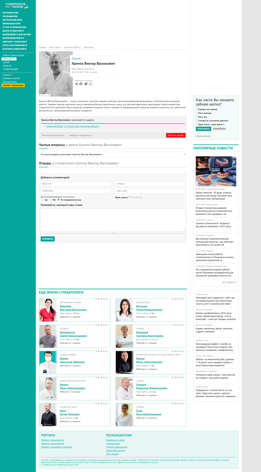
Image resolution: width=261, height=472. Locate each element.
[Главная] (18, 5)
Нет (54, 199)
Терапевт (76, 58)
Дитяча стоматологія (13, 31)
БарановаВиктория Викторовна (73, 307)
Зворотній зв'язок (115, 450)
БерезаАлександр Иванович (72, 360)
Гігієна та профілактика (14, 27)
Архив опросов (203, 136)
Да (46, 199)
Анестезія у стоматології (15, 42)
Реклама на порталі (11, 78)
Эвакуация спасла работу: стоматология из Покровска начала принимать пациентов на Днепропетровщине (214, 259)
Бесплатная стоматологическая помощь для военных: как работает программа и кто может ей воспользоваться (214, 243)
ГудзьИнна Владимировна (148, 412)
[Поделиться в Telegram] (76, 84)
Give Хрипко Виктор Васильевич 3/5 (136, 197)
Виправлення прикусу (13, 38)
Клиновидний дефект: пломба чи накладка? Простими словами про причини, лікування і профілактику (214, 346)
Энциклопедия (10, 69)
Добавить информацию (13, 85)
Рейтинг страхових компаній (56, 446)
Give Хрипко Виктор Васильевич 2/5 (134, 197)
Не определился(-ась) (71, 199)
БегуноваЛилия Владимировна (149, 307)
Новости (7, 65)
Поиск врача (9, 58)
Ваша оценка (122, 197)
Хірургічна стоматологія (15, 45)
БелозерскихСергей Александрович (73, 334)
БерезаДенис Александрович (149, 360)
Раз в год (202, 116)
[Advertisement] (113, 21)
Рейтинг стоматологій (52, 439)
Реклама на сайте (115, 439)
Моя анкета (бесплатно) (53, 135)
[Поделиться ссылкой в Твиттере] (86, 84)
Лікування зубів (10, 12)
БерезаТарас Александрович (72, 386)
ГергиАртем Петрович (70, 412)
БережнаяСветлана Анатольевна (149, 334)
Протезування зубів (12, 20)
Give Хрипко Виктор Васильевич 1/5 (131, 197)
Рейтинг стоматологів (52, 443)
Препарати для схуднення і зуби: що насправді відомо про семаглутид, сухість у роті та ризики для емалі (215, 300)
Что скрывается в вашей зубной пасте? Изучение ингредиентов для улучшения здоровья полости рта (214, 272)
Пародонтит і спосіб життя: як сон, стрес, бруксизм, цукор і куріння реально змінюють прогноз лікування (215, 393)
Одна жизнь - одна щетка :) (211, 124)
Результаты (219, 128)
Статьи (6, 62)
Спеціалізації (113, 443)
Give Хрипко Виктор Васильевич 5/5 (141, 197)
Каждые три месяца (207, 109)
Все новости (229, 282)
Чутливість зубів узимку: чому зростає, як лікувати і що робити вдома (216, 376)
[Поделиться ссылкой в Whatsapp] (90, 84)
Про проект (112, 453)
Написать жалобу (176, 135)
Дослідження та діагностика (17, 34)
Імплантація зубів (11, 23)
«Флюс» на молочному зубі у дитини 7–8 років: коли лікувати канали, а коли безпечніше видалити (215, 362)
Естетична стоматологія (14, 49)
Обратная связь (10, 81)
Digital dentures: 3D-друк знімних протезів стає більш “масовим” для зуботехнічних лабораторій (214, 195)
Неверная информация (80, 135)
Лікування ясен (10, 16)
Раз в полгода (204, 113)
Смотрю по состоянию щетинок (213, 120)
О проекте (7, 74)
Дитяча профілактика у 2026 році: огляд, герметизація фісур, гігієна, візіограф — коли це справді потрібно (216, 316)
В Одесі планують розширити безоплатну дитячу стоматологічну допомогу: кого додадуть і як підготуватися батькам (214, 212)
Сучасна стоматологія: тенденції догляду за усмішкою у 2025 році (213, 225)
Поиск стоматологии (13, 55)
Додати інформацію (116, 446)
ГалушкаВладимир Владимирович (151, 386)
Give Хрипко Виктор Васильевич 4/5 (139, 197)
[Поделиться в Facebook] (81, 84)
